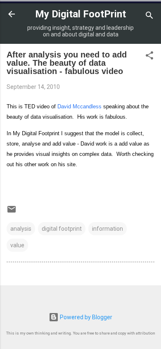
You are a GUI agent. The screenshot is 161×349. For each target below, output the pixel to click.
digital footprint (62, 228)
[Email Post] (12, 212)
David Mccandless (79, 106)
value (17, 245)
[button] (149, 56)
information (107, 228)
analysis (20, 228)
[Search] (149, 16)
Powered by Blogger (85, 317)
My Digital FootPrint (80, 14)
